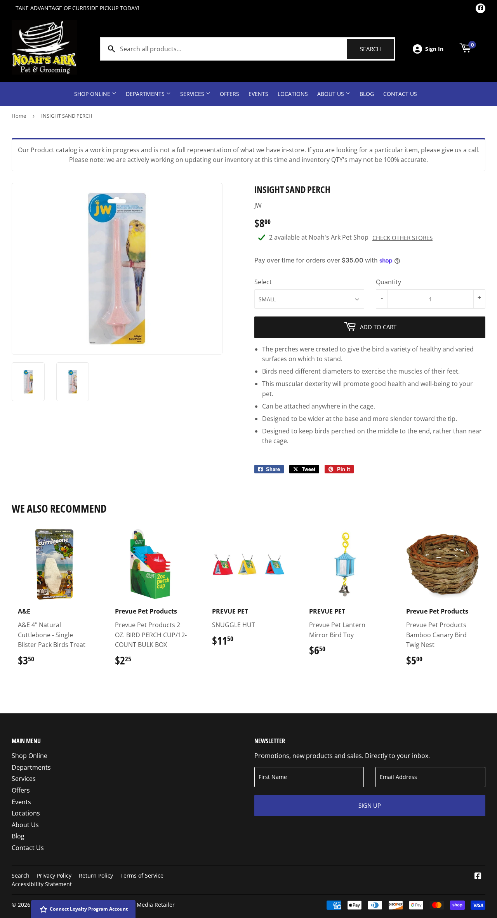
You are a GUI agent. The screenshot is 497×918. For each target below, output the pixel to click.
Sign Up (369, 805)
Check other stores (402, 238)
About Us (331, 93)
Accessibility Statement (42, 884)
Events (258, 93)
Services (193, 93)
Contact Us (400, 93)
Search (377, 49)
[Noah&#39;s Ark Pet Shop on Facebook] (477, 876)
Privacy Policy (54, 875)
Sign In (434, 48)
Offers (229, 93)
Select (263, 282)
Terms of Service (141, 875)
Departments (146, 93)
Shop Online (93, 93)
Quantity (388, 282)
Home (19, 115)
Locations (293, 93)
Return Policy (96, 875)
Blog (367, 93)
